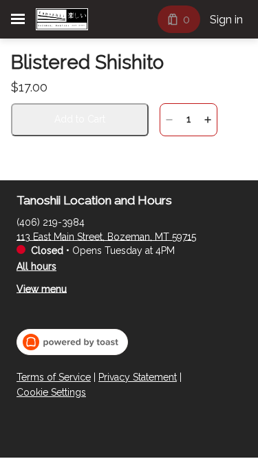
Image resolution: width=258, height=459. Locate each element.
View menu (42, 288)
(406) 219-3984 (51, 221)
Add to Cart (79, 119)
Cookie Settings (51, 392)
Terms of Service (54, 377)
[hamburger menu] (18, 19)
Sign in (226, 19)
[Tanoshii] (62, 19)
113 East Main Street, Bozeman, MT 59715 (106, 236)
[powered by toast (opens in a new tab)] (72, 342)
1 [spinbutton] (188, 119)
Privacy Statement (137, 377)
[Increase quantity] (208, 120)
